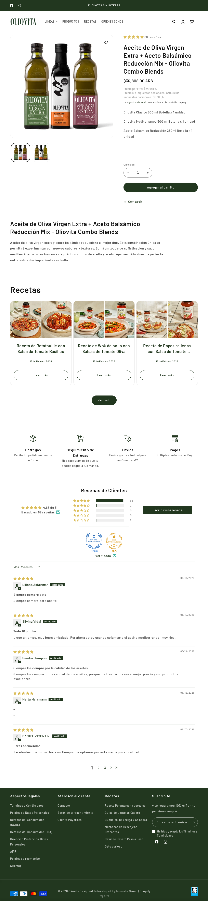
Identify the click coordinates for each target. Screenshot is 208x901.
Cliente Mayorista (69, 819)
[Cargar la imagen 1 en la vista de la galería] (20, 152)
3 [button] (105, 767)
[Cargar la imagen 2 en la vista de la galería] (41, 152)
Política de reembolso (25, 858)
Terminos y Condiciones (26, 805)
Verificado (103, 556)
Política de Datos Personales (29, 812)
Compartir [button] (135, 201)
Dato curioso (113, 846)
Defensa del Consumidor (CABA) (27, 822)
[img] (23, 578)
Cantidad (129, 164)
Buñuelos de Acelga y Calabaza (126, 819)
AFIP (13, 851)
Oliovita (73, 891)
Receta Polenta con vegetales (125, 805)
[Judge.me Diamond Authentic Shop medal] (94, 541)
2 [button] (99, 767)
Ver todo (104, 400)
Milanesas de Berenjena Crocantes (121, 829)
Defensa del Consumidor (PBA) (31, 832)
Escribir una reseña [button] (167, 510)
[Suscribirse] (193, 822)
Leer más (41, 375)
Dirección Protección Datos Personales (29, 841)
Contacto (63, 805)
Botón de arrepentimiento (75, 812)
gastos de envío (138, 102)
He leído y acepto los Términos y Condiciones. (177, 833)
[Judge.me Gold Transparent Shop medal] (114, 541)
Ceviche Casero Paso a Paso (124, 839)
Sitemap (16, 865)
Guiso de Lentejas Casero (122, 812)
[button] (51, 21)
